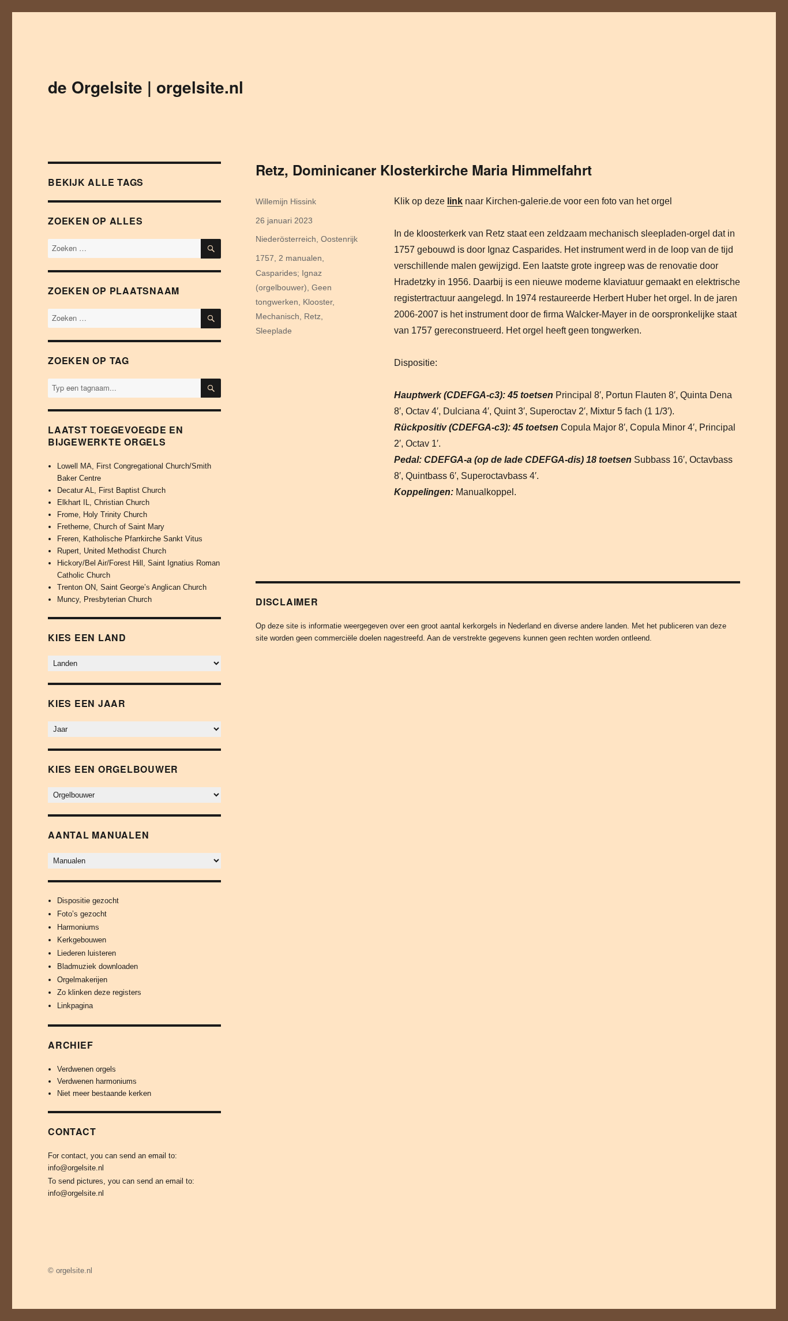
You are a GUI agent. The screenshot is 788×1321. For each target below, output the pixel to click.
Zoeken (210, 397)
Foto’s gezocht (82, 914)
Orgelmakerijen (82, 979)
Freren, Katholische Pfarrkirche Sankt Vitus (129, 538)
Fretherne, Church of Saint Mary (110, 526)
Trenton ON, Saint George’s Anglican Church (132, 587)
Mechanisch (277, 316)
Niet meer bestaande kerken (104, 1093)
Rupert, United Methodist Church (111, 551)
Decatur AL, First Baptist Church (111, 490)
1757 (265, 258)
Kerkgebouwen (81, 939)
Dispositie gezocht (88, 900)
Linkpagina (75, 1005)
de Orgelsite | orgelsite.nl (145, 87)
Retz (312, 316)
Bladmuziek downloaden (97, 966)
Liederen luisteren (86, 953)
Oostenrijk (339, 239)
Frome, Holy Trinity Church (102, 514)
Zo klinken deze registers (99, 992)
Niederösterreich (286, 239)
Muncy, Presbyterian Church (104, 599)
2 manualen (300, 258)
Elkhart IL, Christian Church (103, 502)
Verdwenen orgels (86, 1069)
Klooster (317, 301)
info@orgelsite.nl (76, 1167)
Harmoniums (78, 927)
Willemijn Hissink (286, 201)
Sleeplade (274, 330)
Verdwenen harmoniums (97, 1081)
